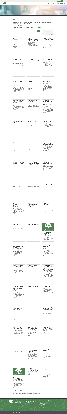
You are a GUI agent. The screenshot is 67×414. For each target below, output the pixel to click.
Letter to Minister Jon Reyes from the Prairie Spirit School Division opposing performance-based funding (48, 143)
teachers (52, 34)
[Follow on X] (63, 1)
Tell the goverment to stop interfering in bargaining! (48, 328)
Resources (61, 3)
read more (14, 47)
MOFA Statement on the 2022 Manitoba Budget (32, 245)
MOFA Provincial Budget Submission (17, 142)
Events (18, 82)
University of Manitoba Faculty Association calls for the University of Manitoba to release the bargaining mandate (48, 308)
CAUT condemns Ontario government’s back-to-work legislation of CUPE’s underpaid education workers (33, 205)
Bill (52, 30)
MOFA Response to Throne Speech (33, 307)
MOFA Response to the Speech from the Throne (32, 183)
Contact (65, 3)
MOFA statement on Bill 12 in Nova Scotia (18, 39)
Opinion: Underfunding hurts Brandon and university (17, 122)
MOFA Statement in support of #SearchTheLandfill (18, 101)
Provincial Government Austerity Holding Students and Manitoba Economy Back (18, 328)
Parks (43, 34)
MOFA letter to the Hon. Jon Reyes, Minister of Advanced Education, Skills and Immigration (48, 246)
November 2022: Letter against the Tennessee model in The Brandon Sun (48, 184)
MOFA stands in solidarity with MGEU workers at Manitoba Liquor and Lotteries (33, 101)
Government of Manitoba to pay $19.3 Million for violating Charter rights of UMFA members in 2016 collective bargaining (33, 267)
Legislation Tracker (19, 62)
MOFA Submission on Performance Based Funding (47, 233)
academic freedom (49, 30)
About (48, 3)
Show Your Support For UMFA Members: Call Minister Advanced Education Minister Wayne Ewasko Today (33, 350)
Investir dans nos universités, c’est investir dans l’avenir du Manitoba (33, 369)
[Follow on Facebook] (64, 1)
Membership (50, 33)
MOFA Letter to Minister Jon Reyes (18, 183)
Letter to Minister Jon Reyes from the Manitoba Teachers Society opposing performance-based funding (33, 163)
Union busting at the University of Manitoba (32, 328)
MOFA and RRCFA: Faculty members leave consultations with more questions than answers (33, 225)
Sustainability (48, 34)
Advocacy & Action (56, 3)
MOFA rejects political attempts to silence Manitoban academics (17, 80)
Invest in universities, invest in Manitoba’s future (48, 60)
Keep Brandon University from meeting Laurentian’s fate (33, 122)
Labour (43, 33)
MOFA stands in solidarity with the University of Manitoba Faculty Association (47, 349)
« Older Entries (14, 387)
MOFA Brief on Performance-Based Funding (48, 204)
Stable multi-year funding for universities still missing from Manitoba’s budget (33, 60)
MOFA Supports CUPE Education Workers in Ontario (17, 204)
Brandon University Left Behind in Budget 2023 (47, 122)
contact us (23, 25)
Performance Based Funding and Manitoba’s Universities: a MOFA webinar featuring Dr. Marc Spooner (18, 266)
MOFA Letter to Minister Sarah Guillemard (32, 142)
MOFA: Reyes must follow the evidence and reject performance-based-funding (48, 163)
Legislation (46, 33)
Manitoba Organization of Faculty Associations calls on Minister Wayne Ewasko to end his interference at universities (18, 288)
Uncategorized (20, 40)
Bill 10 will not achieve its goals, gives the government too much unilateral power (18, 60)
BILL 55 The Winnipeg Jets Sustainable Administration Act (33, 287)
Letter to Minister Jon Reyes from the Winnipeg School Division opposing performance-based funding (18, 163)
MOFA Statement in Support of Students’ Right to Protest (48, 39)
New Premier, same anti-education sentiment (18, 348)
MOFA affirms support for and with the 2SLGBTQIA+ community (33, 80)
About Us (45, 30)
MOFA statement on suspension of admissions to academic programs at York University (33, 40)
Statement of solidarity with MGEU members (48, 369)
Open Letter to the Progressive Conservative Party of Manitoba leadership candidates (18, 378)
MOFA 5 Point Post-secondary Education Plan (48, 287)
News (51, 3)
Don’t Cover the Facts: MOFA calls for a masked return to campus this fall (18, 225)
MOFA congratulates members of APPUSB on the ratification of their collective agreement (48, 81)
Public (45, 34)
